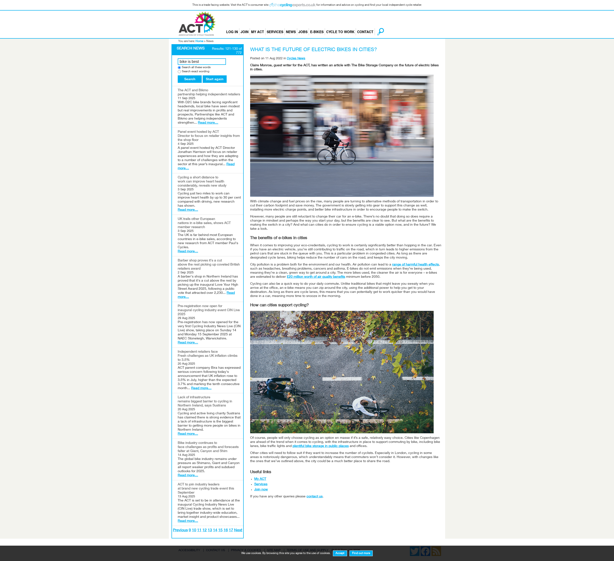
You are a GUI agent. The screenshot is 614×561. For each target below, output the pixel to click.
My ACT (257, 31)
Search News (191, 49)
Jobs (302, 31)
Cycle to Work (340, 31)
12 (204, 530)
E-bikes (317, 31)
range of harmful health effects (415, 264)
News (291, 31)
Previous (180, 530)
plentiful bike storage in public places (321, 446)
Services (275, 31)
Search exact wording (195, 71)
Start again (215, 79)
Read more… (208, 123)
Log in (232, 31)
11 (199, 530)
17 (231, 530)
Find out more (361, 553)
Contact (365, 31)
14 (215, 530)
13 (210, 530)
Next (238, 530)
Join (244, 31)
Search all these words (196, 67)
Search (189, 79)
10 (194, 530)
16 (226, 530)
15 (220, 530)
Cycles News (296, 58)
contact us (315, 496)
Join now (261, 489)
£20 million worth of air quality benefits (316, 277)
